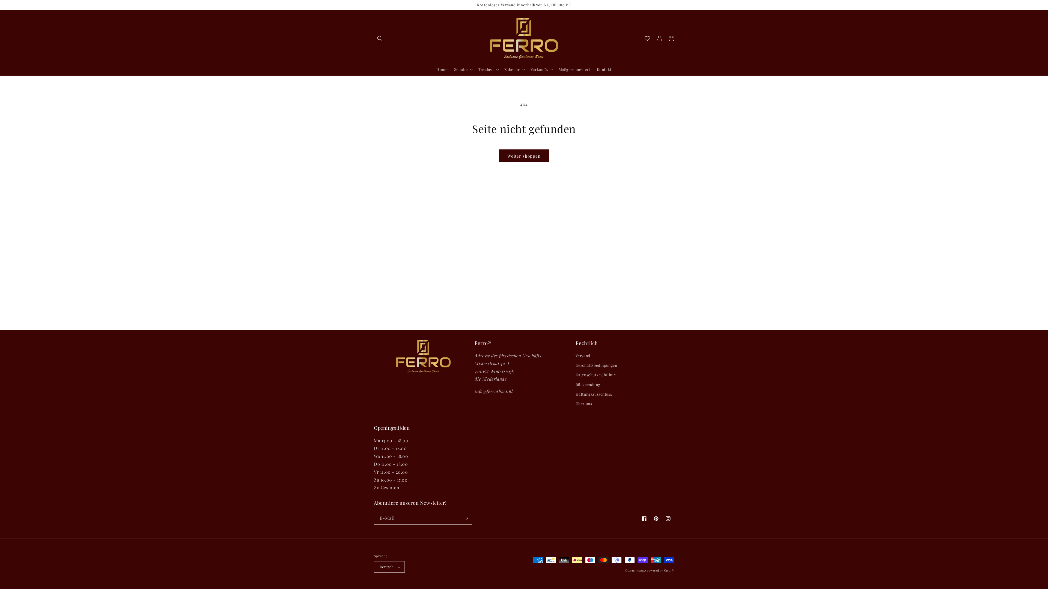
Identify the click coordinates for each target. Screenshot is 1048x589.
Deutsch (387, 566)
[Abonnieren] (466, 518)
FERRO (641, 570)
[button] (380, 38)
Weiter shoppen (524, 156)
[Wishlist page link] (647, 38)
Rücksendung (588, 384)
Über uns (584, 403)
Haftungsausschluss (594, 394)
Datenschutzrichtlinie (596, 374)
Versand (583, 355)
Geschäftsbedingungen (596, 365)
